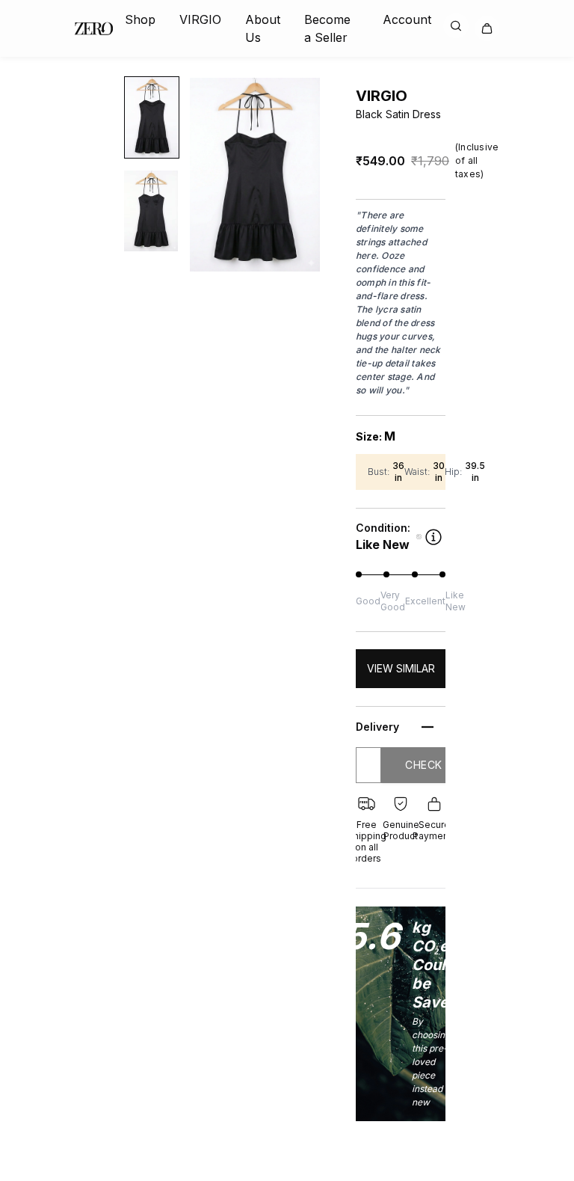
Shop (140, 19)
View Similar (401, 668)
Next (332, 175)
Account (407, 19)
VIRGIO (200, 19)
